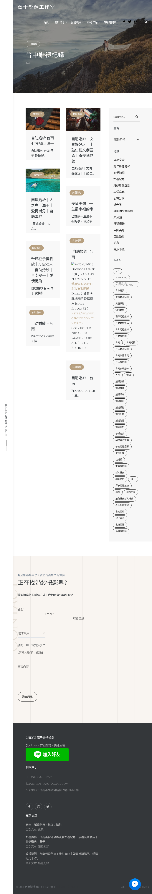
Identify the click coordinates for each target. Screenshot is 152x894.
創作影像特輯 (121, 166)
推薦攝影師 (121, 466)
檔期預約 (119, 479)
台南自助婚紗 (122, 368)
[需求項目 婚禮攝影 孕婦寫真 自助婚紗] (31, 631)
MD (117, 271)
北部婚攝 (119, 310)
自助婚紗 (32, 44)
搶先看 (117, 205)
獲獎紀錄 (119, 224)
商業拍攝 (119, 173)
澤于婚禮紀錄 (122, 485)
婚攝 (128, 375)
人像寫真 (119, 290)
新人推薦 (119, 472)
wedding (121, 277)
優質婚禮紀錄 (122, 297)
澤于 (133, 479)
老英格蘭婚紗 (122, 505)
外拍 (117, 375)
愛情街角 (119, 453)
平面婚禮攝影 (122, 446)
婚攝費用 (119, 401)
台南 (117, 342)
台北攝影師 (121, 336)
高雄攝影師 (121, 531)
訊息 (116, 243)
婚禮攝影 (119, 407)
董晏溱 (75, 284)
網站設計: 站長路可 (67, 887)
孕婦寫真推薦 (122, 440)
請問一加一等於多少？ (31, 645)
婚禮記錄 (119, 420)
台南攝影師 (121, 362)
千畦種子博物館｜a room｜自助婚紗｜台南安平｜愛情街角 (42, 270)
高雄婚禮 (119, 524)
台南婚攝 (130, 342)
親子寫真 (119, 518)
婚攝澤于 (119, 394)
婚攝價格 (119, 381)
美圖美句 (76, 192)
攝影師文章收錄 (123, 211)
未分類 (117, 217)
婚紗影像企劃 (121, 185)
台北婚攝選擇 (122, 323)
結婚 (117, 492)
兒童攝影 (119, 303)
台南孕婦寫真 (122, 355)
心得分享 (119, 198)
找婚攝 (118, 459)
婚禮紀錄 (119, 179)
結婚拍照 (130, 492)
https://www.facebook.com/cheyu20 (83, 318)
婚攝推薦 (119, 388)
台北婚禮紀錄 (122, 329)
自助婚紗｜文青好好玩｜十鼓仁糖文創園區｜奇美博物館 (82, 150)
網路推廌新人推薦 (124, 498)
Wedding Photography (124, 284)
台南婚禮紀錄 (122, 349)
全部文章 (119, 160)
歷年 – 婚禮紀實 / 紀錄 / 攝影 (44, 825)
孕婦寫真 (119, 192)
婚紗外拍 (119, 427)
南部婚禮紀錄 (122, 316)
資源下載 (119, 249)
